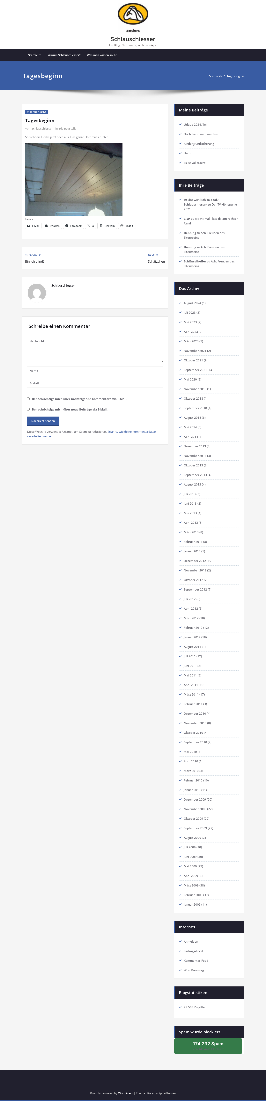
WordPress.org (194, 970)
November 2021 (195, 351)
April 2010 (191, 761)
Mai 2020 (190, 379)
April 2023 (191, 332)
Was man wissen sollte (102, 55)
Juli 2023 (190, 312)
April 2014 (191, 437)
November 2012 (195, 570)
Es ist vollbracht (194, 163)
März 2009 (191, 885)
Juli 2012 (190, 599)
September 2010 (195, 742)
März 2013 (191, 532)
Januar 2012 (192, 637)
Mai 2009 (190, 866)
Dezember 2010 (195, 713)
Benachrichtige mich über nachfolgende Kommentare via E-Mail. (79, 399)
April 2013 (191, 522)
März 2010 (191, 771)
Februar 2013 (193, 542)
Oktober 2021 (193, 360)
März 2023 (191, 341)
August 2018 (192, 417)
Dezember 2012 (195, 561)
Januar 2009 (192, 904)
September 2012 (195, 589)
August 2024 (192, 303)
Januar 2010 (192, 790)
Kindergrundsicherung (199, 144)
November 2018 (195, 389)
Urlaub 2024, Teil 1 (197, 124)
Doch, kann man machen (201, 134)
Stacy (150, 1093)
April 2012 (191, 608)
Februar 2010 (193, 780)
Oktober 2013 (193, 465)
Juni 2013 (190, 503)
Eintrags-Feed (193, 951)
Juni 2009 (190, 857)
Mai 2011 (190, 675)
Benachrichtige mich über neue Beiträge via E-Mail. (69, 409)
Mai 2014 (190, 427)
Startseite (34, 55)
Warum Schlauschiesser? (64, 55)
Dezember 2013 (195, 446)
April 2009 (191, 876)
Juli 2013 (190, 494)
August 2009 (192, 838)
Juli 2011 (190, 656)
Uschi (187, 153)
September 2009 (195, 828)
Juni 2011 (190, 666)
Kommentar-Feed (196, 960)
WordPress (125, 1093)
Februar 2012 (193, 628)
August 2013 (192, 484)
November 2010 (195, 723)
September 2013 (195, 475)
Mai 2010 (190, 752)
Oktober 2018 (193, 398)
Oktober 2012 (193, 580)
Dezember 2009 (195, 799)
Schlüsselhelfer (195, 261)
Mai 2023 (190, 322)
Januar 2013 (192, 551)
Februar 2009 (193, 895)
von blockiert (213, 1047)
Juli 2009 (190, 847)
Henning (190, 233)
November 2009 (195, 809)
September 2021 (195, 370)
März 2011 (191, 694)
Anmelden (191, 941)
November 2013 (195, 456)
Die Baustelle (67, 128)
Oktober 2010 (193, 733)
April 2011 (191, 685)
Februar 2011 (193, 704)
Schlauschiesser (133, 39)
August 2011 (192, 647)
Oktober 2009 (193, 818)
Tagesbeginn (235, 76)
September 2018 (195, 408)
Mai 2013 (190, 513)
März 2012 (191, 618)
